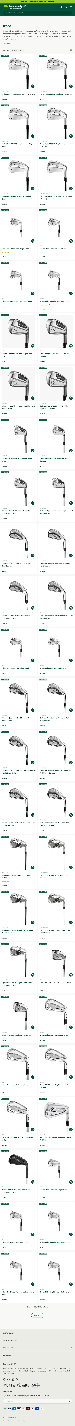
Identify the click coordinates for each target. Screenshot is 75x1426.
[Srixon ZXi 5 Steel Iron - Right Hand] (18, 227)
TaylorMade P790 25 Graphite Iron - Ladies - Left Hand (56, 145)
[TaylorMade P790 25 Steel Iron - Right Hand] (18, 72)
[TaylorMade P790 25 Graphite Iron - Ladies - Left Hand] (57, 122)
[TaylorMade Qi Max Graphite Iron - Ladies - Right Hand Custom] (18, 960)
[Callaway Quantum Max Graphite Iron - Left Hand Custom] (57, 593)
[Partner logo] (9, 1385)
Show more (37, 1315)
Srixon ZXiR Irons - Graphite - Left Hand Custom (55, 1086)
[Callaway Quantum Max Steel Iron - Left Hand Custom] (57, 541)
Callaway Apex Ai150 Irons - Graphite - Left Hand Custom (56, 512)
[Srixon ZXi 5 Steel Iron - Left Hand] (57, 227)
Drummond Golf (12, 1417)
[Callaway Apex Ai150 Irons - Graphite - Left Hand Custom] (57, 489)
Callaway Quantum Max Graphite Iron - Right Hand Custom (16, 617)
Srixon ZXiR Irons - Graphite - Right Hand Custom (17, 1139)
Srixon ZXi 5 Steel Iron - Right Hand (15, 249)
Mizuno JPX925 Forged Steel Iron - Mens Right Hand (55, 1139)
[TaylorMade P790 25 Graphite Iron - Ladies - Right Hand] (57, 174)
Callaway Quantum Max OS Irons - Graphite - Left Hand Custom (18, 824)
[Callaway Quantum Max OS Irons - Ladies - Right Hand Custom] (57, 748)
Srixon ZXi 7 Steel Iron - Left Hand (53, 668)
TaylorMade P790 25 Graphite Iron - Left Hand (17, 198)
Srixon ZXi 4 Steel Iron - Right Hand (53, 1190)
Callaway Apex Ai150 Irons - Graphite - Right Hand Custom (16, 512)
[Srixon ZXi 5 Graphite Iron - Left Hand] (57, 279)
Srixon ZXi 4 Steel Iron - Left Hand (15, 1242)
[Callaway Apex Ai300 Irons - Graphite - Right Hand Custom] (57, 384)
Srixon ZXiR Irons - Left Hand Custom (16, 1085)
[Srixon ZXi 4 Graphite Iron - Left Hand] (57, 1270)
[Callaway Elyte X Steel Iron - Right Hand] (57, 960)
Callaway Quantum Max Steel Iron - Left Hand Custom (55, 565)
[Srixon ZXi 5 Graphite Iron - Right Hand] (18, 279)
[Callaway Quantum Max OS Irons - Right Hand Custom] (18, 696)
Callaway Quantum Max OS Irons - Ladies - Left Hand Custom (56, 824)
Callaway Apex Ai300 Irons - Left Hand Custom (54, 355)
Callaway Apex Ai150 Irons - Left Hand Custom (54, 460)
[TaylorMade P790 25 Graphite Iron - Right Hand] (18, 122)
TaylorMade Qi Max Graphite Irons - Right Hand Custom (17, 931)
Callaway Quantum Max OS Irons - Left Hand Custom (54, 719)
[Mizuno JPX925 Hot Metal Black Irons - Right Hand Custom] (18, 1168)
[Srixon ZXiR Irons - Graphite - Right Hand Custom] (18, 1115)
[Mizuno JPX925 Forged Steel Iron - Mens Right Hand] (57, 1115)
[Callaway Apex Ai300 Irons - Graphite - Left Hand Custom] (18, 384)
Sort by (6, 50)
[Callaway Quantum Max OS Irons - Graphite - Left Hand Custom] (18, 801)
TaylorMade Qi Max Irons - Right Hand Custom (16, 876)
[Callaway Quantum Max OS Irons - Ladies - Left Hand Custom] (57, 801)
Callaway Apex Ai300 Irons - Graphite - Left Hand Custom (18, 407)
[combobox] (37, 13)
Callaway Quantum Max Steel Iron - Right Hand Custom (17, 565)
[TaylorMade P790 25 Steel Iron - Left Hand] (57, 72)
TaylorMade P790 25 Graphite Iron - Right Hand (17, 145)
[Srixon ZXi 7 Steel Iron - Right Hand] (18, 646)
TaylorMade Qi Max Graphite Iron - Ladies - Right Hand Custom (18, 984)
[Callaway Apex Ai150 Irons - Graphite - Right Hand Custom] (18, 489)
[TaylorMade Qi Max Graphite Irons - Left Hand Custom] (57, 908)
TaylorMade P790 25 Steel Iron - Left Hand (56, 94)
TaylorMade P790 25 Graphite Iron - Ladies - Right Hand (56, 198)
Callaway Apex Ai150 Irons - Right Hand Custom (17, 460)
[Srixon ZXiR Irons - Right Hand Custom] (57, 1013)
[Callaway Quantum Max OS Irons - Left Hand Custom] (57, 696)
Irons (9, 19)
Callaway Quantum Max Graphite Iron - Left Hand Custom (56, 617)
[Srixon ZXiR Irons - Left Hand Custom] (18, 1063)
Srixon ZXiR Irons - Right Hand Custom (54, 1035)
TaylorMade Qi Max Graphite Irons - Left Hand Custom (55, 931)
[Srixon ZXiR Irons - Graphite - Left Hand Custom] (57, 1063)
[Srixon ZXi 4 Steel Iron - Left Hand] (18, 1220)
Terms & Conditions (8, 1421)
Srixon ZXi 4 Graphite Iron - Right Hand (55, 1242)
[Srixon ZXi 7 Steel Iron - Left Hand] (57, 646)
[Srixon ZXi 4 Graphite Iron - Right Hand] (57, 1220)
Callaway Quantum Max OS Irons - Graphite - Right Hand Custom (18, 772)
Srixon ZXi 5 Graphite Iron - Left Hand (54, 301)
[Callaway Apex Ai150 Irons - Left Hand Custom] (57, 436)
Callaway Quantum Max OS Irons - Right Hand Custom (17, 719)
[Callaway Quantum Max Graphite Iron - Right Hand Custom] (18, 593)
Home (4, 19)
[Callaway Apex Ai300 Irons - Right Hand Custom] (18, 331)
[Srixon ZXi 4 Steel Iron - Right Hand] (57, 1168)
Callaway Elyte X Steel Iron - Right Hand (55, 983)
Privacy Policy (21, 1421)
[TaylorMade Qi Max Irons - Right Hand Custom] (18, 853)
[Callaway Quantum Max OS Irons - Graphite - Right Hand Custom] (18, 748)
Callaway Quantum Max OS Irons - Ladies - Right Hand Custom (56, 772)
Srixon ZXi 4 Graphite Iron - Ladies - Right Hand (18, 1293)
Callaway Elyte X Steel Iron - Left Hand (16, 1035)
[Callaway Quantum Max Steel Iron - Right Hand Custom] (18, 541)
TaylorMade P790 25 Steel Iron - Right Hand (18, 94)
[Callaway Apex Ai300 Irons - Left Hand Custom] (57, 331)
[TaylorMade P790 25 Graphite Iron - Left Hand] (18, 174)
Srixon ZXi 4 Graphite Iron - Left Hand (54, 1292)
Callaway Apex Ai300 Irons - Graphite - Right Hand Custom (55, 407)
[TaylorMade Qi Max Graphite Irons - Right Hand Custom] (18, 908)
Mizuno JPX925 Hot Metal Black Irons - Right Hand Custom (16, 1191)
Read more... (7, 43)
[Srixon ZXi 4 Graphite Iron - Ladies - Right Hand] (18, 1270)
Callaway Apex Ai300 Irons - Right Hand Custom (17, 355)
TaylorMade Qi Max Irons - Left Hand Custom (54, 876)
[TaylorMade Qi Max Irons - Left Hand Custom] (57, 853)
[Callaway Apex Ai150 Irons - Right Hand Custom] (18, 436)
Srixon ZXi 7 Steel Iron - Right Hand (15, 668)
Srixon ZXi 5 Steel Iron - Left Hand (53, 249)
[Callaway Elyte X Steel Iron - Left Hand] (18, 1013)
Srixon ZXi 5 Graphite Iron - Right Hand (17, 301)
